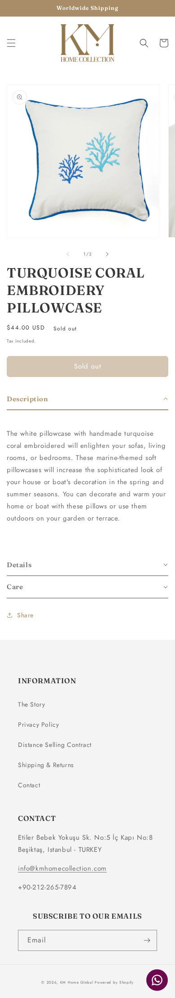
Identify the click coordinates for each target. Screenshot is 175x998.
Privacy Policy (38, 724)
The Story (31, 704)
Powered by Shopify (114, 982)
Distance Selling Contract (55, 744)
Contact (29, 785)
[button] (11, 43)
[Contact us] (157, 980)
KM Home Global (76, 982)
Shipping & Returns (46, 764)
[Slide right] (107, 254)
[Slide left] (68, 254)
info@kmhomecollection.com (62, 868)
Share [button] (25, 615)
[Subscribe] (147, 940)
